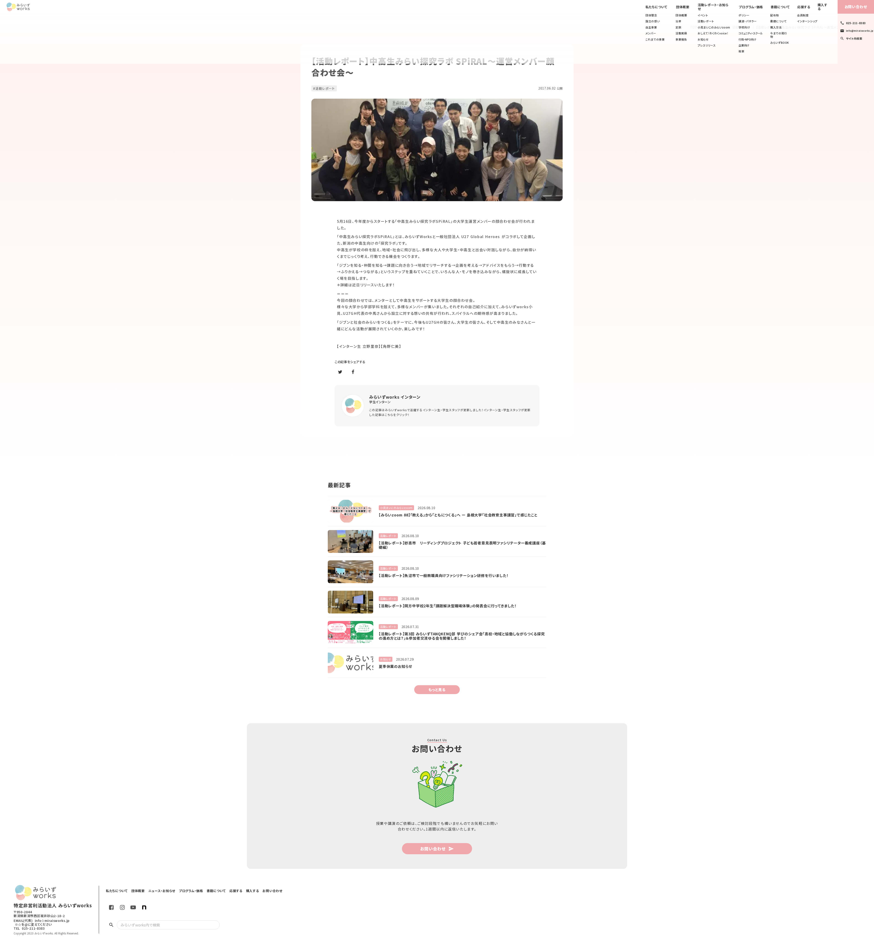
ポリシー (744, 15)
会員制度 (802, 15)
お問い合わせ (856, 6)
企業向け (744, 45)
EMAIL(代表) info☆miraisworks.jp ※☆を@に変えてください (42, 922)
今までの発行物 (778, 35)
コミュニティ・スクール (750, 33)
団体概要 (681, 15)
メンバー (650, 33)
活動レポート (706, 21)
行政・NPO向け (747, 39)
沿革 (678, 21)
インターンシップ (807, 21)
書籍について (778, 21)
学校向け (744, 27)
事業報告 (681, 39)
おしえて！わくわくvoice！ (713, 33)
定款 (678, 27)
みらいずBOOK (779, 42)
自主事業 (651, 27)
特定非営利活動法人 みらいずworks (53, 905)
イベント (703, 15)
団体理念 (651, 15)
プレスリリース (707, 45)
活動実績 (681, 33)
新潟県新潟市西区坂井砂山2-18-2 (39, 916)
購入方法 (776, 27)
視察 (741, 51)
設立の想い (652, 21)
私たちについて (656, 7)
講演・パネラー (748, 21)
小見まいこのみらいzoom (714, 27)
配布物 (774, 15)
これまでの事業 (655, 39)
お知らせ (703, 39)
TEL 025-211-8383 (29, 928)
